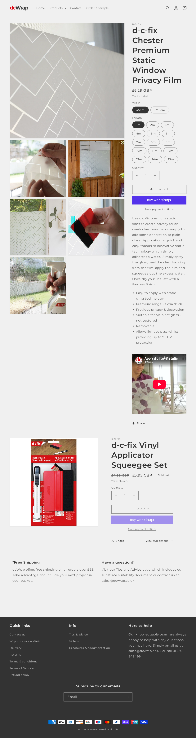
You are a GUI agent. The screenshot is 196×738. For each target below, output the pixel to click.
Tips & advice (78, 634)
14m (155, 159)
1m (138, 125)
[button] (57, 8)
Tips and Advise (128, 569)
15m (171, 159)
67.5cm (159, 110)
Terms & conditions (23, 661)
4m (138, 133)
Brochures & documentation (89, 648)
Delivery (16, 648)
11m (155, 150)
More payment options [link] (142, 529)
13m (139, 159)
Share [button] (141, 423)
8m (153, 142)
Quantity (138, 167)
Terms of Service (22, 668)
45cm (140, 110)
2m (152, 125)
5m (153, 133)
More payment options (159, 209)
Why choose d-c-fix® (24, 641)
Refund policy (19, 675)
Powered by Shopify (107, 729)
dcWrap (91, 729)
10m (139, 150)
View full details (156, 541)
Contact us (17, 634)
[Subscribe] (128, 696)
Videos (74, 641)
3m (167, 125)
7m (138, 142)
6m (168, 133)
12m (170, 150)
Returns (15, 654)
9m (168, 142)
